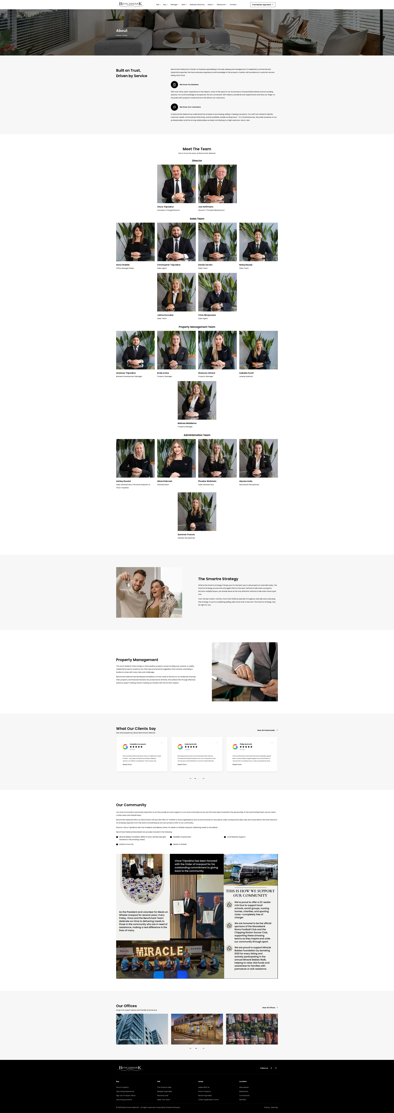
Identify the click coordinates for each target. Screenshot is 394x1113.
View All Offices (268, 1007)
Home (118, 35)
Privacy (267, 1107)
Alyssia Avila (245, 481)
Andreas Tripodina (126, 373)
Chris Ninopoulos (207, 315)
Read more (127, 764)
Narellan (242, 1099)
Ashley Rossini (123, 481)
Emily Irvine (163, 373)
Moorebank (244, 1087)
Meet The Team (163, 1099)
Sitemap (274, 1107)
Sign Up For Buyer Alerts (125, 1095)
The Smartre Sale (164, 1087)
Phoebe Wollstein (207, 481)
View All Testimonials (266, 730)
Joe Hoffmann (205, 206)
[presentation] (190, 778)
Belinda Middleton (187, 423)
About (124, 35)
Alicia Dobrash (164, 481)
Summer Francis (186, 534)
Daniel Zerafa (205, 264)
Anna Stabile (123, 264)
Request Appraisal (164, 1091)
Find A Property (122, 1087)
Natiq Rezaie (245, 264)
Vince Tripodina (165, 206)
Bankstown (243, 1091)
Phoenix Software (173, 1107)
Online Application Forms (208, 1099)
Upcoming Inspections (125, 1091)
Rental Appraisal (205, 1095)
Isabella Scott (246, 373)
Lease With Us (203, 1087)
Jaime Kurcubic (165, 315)
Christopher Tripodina (168, 264)
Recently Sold (162, 1095)
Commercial (244, 1095)
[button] (195, 778)
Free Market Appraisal (261, 4)
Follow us (264, 1068)
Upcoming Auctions (124, 1099)
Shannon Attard (206, 373)
